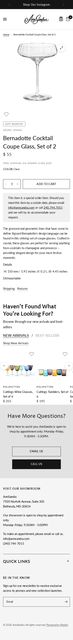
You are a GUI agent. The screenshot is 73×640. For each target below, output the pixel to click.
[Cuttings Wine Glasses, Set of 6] (19, 367)
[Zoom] (61, 48)
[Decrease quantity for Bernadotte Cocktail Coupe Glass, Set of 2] (6, 184)
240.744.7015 (53, 207)
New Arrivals (16, 335)
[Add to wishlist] (6, 114)
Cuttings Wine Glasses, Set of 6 (18, 394)
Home (6, 34)
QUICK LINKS (16, 561)
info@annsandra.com (21, 207)
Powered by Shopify (57, 624)
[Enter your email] (66, 602)
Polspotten (11, 386)
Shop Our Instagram (36, 4)
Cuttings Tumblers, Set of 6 (52, 394)
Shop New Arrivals (16, 343)
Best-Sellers (47, 335)
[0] (67, 19)
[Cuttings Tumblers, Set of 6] (52, 367)
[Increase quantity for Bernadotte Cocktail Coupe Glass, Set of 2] (17, 184)
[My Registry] (61, 19)
